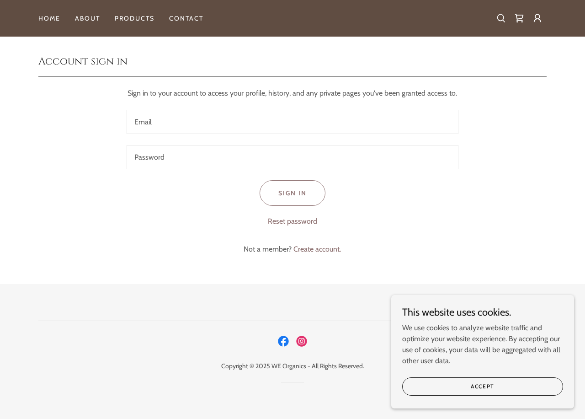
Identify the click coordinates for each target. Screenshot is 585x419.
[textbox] (292, 122)
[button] (537, 18)
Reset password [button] (292, 221)
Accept (483, 386)
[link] (519, 18)
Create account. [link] (317, 249)
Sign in (292, 193)
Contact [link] (186, 18)
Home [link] (49, 18)
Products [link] (134, 18)
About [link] (87, 18)
